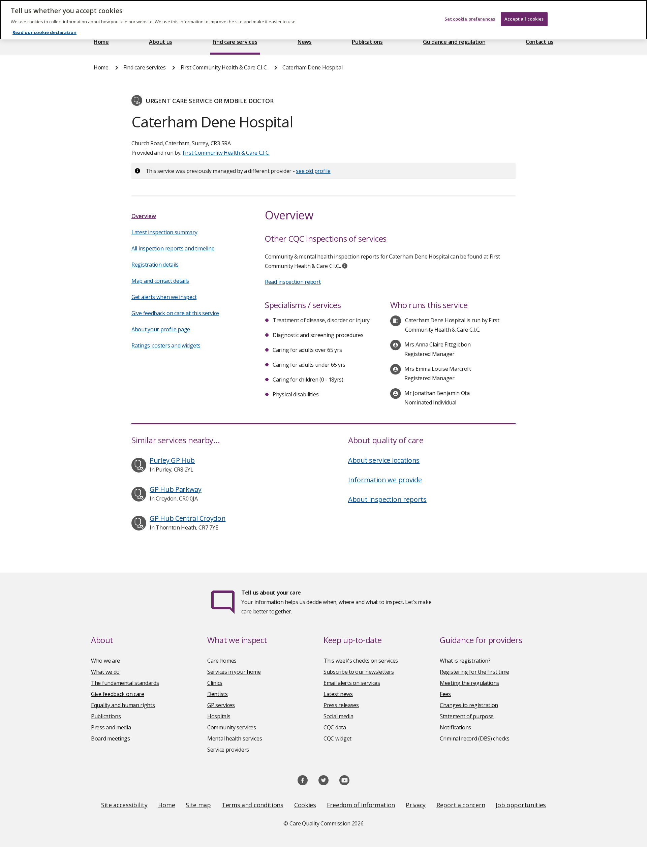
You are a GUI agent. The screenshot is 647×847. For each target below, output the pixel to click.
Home (101, 42)
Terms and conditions (252, 805)
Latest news (338, 694)
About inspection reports (387, 499)
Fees (445, 694)
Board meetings (110, 738)
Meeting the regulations (469, 683)
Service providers (228, 749)
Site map (198, 805)
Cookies (305, 805)
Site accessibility (124, 805)
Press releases (341, 705)
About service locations (384, 460)
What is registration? (465, 660)
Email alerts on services (352, 683)
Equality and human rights (123, 705)
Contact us (539, 42)
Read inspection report (292, 281)
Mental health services (234, 738)
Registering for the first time (474, 671)
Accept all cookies (524, 19)
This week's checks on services (361, 660)
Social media (338, 716)
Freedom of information (361, 805)
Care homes (222, 660)
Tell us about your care (271, 592)
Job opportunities (521, 805)
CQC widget (337, 738)
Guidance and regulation (454, 42)
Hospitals (218, 716)
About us (160, 42)
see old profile (313, 171)
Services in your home (234, 671)
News (305, 42)
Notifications (455, 727)
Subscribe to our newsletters (359, 671)
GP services (221, 705)
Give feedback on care (117, 694)
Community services (231, 727)
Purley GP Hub (172, 460)
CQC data (335, 727)
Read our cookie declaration (44, 32)
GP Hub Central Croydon (187, 518)
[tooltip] (344, 266)
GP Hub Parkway (176, 489)
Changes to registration (469, 705)
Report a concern (460, 805)
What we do (105, 671)
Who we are (105, 660)
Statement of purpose (467, 716)
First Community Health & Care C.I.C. (224, 67)
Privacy (416, 805)
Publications (367, 42)
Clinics (214, 683)
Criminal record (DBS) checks (475, 738)
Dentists (217, 694)
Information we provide (385, 479)
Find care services (235, 42)
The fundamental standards (125, 683)
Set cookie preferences (469, 19)
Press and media (111, 727)
